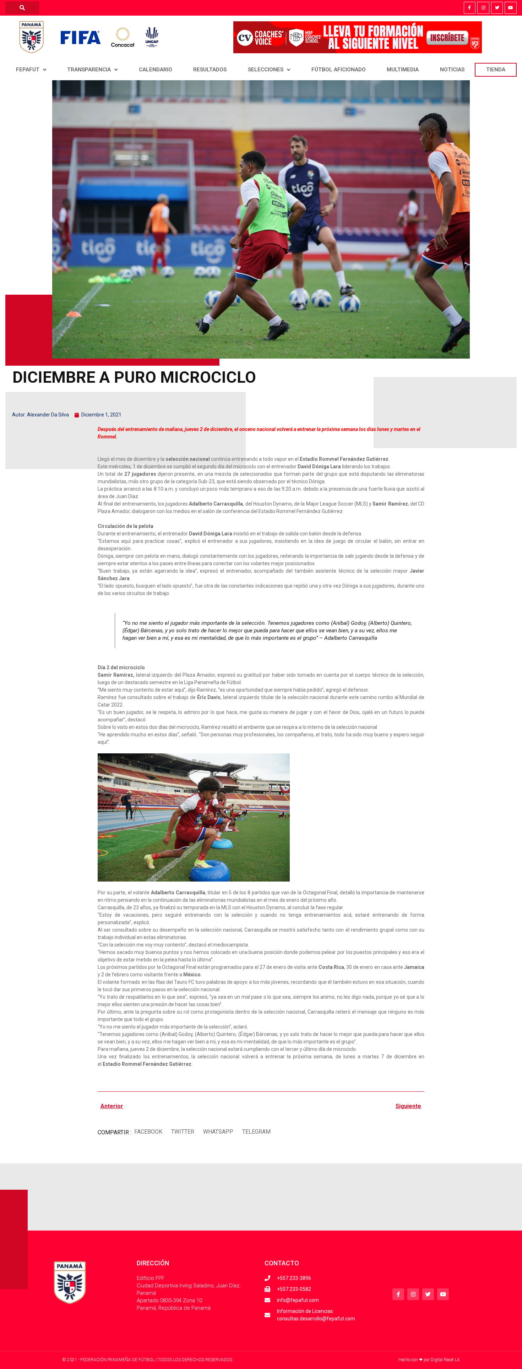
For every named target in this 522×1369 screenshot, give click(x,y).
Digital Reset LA (445, 1359)
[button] (148, 1132)
